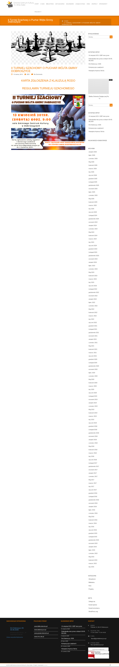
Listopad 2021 (93, 329)
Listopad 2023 (93, 252)
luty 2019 (91, 419)
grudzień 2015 (93, 533)
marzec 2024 (93, 239)
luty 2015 (91, 567)
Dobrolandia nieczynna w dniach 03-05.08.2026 (100, 59)
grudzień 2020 (93, 359)
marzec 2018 (93, 453)
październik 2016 (94, 500)
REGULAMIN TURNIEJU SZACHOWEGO (48, 88)
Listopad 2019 (93, 396)
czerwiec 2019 (93, 406)
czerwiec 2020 (93, 376)
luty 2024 (91, 242)
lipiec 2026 (92, 155)
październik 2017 (94, 466)
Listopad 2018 (93, 429)
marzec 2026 (93, 168)
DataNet (45, 665)
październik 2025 (94, 185)
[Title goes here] (47, 48)
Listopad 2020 (93, 362)
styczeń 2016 (93, 530)
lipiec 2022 (92, 302)
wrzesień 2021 (93, 336)
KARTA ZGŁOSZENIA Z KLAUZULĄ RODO (48, 80)
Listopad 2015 (93, 536)
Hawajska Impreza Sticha (96, 70)
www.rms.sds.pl (39, 636)
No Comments (38, 74)
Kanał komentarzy (94, 608)
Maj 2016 (91, 516)
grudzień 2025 (93, 178)
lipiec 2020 (92, 372)
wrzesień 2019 (93, 399)
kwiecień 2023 (93, 275)
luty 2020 (91, 389)
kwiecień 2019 (93, 413)
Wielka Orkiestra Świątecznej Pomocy (100, 97)
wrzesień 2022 (93, 296)
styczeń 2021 (93, 356)
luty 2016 (91, 526)
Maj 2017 (91, 480)
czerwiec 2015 (93, 553)
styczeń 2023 (93, 285)
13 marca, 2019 (18, 74)
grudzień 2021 (93, 326)
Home (66, 21)
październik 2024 (94, 219)
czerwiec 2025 (93, 195)
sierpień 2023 (93, 262)
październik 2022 (94, 292)
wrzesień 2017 (93, 470)
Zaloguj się (92, 601)
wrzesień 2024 (93, 222)
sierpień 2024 (93, 225)
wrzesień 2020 (93, 369)
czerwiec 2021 (93, 342)
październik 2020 (94, 366)
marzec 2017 (93, 483)
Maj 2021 (91, 346)
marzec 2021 (93, 352)
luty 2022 (91, 319)
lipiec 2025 (92, 192)
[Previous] (110, 80)
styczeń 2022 (93, 322)
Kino (90, 586)
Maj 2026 (91, 162)
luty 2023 (91, 282)
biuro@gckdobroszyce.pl (98, 638)
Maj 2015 (91, 557)
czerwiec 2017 (93, 476)
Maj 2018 (91, 446)
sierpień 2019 (93, 403)
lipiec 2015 (92, 550)
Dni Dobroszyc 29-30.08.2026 (17, 629)
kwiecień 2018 (93, 449)
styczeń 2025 (93, 212)
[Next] (111, 80)
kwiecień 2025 (93, 202)
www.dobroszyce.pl (40, 629)
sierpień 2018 (93, 439)
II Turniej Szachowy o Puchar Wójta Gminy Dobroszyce (44, 69)
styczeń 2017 (93, 490)
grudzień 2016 (93, 493)
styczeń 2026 (93, 175)
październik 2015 (94, 540)
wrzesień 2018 (93, 436)
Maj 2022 (91, 309)
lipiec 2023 (92, 265)
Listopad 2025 (93, 182)
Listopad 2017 (93, 463)
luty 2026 (91, 172)
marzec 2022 (93, 316)
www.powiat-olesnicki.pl (41, 633)
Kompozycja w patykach (96, 67)
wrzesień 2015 (93, 543)
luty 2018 (91, 456)
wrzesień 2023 (93, 259)
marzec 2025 (93, 205)
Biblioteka (91, 582)
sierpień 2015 (93, 546)
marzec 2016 (93, 523)
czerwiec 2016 (93, 513)
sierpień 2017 (93, 473)
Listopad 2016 (93, 496)
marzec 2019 (93, 416)
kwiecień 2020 (93, 383)
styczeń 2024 (93, 245)
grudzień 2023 (93, 249)
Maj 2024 (91, 232)
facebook (110, 665)
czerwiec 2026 (93, 158)
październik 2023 (94, 255)
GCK (28, 74)
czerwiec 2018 (93, 443)
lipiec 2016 (92, 510)
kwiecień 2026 (93, 165)
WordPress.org (93, 611)
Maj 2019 (91, 409)
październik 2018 (94, 433)
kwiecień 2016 (93, 520)
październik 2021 (94, 332)
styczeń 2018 (93, 459)
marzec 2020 (93, 386)
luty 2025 (91, 209)
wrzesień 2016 (93, 503)
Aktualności (92, 579)
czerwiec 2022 (93, 306)
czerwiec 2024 (93, 229)
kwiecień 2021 (93, 349)
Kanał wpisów (93, 605)
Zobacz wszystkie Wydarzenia (15, 637)
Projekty (91, 589)
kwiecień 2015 (93, 560)
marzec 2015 (93, 563)
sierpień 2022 (93, 299)
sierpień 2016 (93, 506)
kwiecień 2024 (93, 235)
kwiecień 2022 (93, 312)
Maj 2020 (91, 379)
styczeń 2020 (93, 393)
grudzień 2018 (93, 426)
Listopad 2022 (93, 289)
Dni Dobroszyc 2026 (95, 64)
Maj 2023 (91, 272)
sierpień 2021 (93, 339)
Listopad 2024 (93, 215)
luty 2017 (91, 486)
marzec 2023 (93, 279)
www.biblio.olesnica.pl (40, 626)
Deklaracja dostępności (98, 649)
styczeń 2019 (93, 423)
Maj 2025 (91, 198)
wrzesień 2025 (93, 188)
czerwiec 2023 (93, 269)
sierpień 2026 (93, 152)
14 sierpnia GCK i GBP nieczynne (99, 55)
